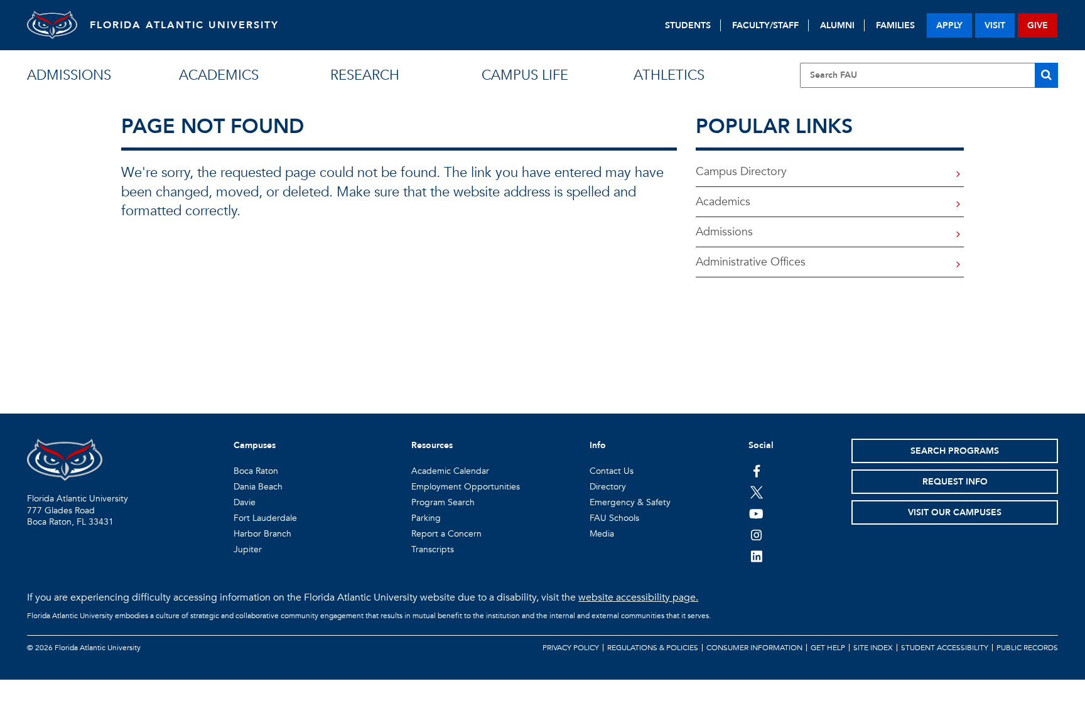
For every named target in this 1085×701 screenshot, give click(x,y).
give (1037, 25)
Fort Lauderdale (265, 518)
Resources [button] (432, 445)
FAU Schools (614, 518)
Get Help (828, 648)
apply (949, 25)
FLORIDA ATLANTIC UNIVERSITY (184, 25)
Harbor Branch (262, 534)
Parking (426, 518)
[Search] (1046, 75)
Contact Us (612, 471)
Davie (245, 502)
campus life (525, 75)
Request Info (955, 482)
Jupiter (248, 549)
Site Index (873, 648)
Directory (608, 487)
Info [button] (598, 445)
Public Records (1027, 648)
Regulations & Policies (652, 648)
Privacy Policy (570, 648)
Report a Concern (446, 534)
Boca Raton (256, 471)
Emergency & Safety (630, 502)
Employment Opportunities (465, 487)
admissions (69, 75)
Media (602, 534)
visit (995, 25)
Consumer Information (754, 648)
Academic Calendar (450, 471)
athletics (669, 75)
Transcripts (432, 549)
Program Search (443, 502)
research (364, 75)
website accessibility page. (638, 597)
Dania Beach (258, 487)
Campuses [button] (255, 445)
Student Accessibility (944, 648)
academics (219, 75)
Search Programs (954, 451)
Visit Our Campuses (954, 512)
